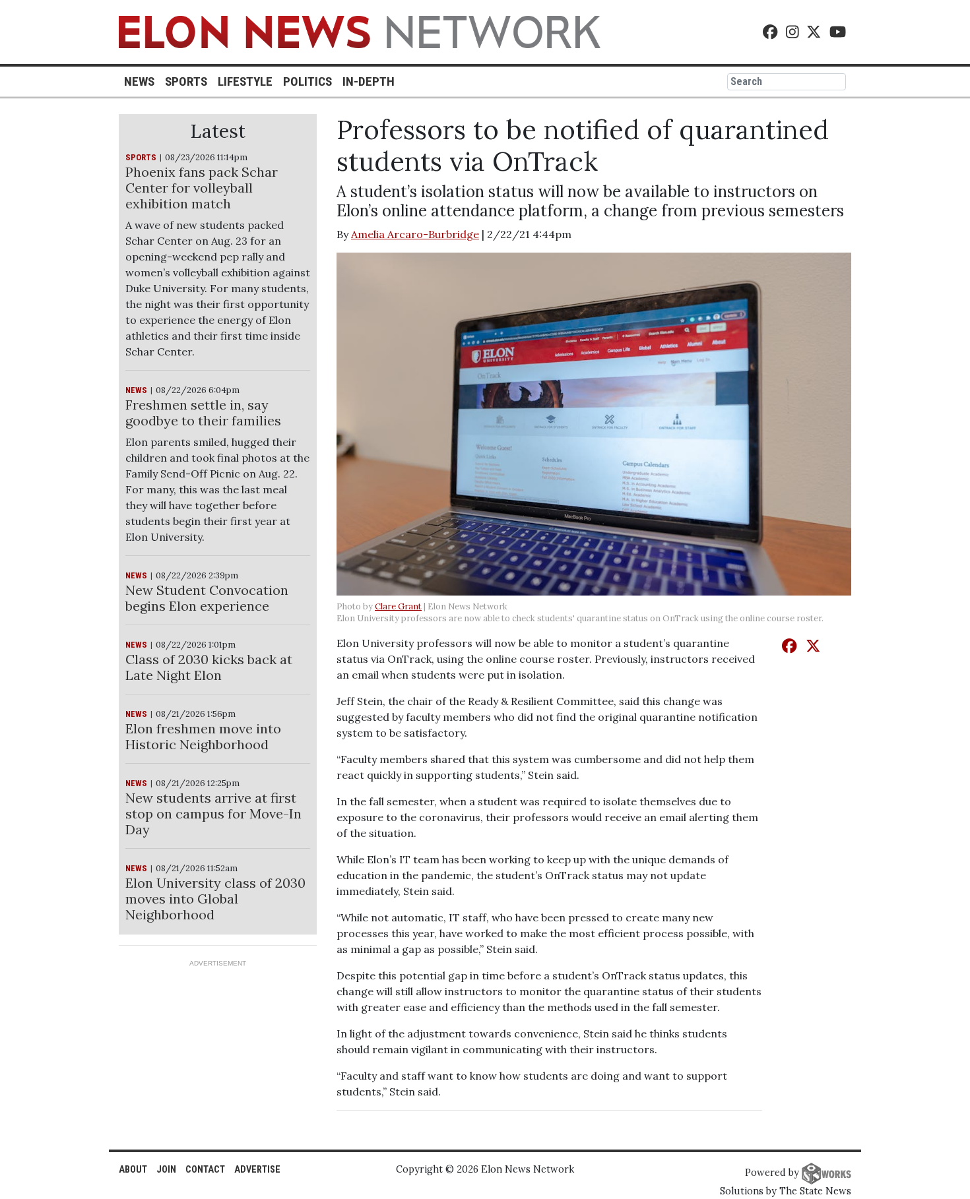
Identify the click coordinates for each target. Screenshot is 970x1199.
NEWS (136, 390)
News (139, 81)
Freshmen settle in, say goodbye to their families (203, 412)
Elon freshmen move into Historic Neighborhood (203, 736)
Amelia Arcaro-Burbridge (415, 234)
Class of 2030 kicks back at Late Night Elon (208, 667)
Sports (186, 81)
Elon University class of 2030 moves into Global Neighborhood (215, 899)
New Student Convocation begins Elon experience (206, 598)
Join (166, 1169)
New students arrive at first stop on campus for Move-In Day (213, 813)
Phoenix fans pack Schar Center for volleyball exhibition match (201, 188)
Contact (205, 1169)
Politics (307, 81)
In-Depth (368, 81)
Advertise (257, 1169)
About (133, 1169)
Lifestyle (245, 81)
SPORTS (140, 157)
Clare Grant (398, 606)
